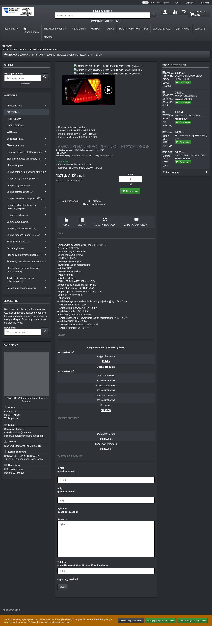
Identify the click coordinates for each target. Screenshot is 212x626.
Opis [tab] (66, 224)
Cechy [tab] (82, 224)
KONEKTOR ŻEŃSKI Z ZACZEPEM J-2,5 (186, 97)
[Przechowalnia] (183, 11)
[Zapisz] (45, 331)
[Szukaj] (153, 14)
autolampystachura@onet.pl (29, 435)
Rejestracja (204, 2)
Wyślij (63, 587)
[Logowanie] (165, 11)
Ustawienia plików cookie (131, 620)
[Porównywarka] (174, 11)
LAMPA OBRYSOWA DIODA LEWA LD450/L (188, 77)
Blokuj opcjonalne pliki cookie (160, 620)
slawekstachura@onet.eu (17, 432)
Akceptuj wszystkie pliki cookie (192, 620)
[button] (177, 2)
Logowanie (190, 2)
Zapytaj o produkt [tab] (136, 224)
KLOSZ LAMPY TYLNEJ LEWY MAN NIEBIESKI (190, 157)
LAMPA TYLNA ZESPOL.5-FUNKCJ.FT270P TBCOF (74, 54)
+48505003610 (33, 445)
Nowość (118, 20)
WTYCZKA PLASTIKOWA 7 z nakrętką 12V (189, 117)
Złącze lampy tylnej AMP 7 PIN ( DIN (191, 137)
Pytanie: (68, 510)
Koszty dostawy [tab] (104, 224)
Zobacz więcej (171, 172)
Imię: (66, 489)
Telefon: (83, 563)
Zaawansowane (97, 20)
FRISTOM (37, 54)
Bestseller (109, 20)
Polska (81, 127)
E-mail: (66, 469)
